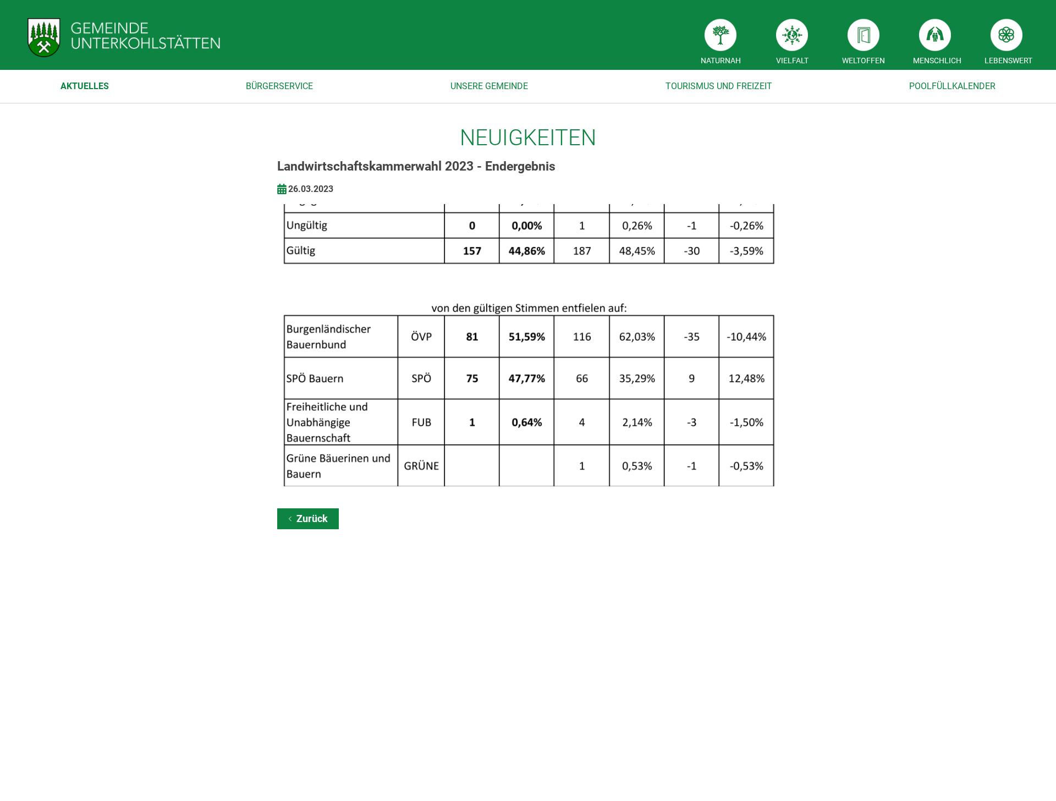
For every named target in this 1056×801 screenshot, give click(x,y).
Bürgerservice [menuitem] (279, 86)
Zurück (312, 518)
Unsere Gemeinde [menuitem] (489, 86)
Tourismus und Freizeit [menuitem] (719, 86)
